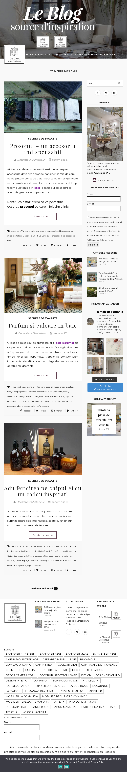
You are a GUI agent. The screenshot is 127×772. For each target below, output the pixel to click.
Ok (60, 766)
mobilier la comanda (22, 696)
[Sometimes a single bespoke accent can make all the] (95, 365)
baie (33, 231)
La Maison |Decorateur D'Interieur (104, 640)
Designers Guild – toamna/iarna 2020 (52, 624)
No (66, 766)
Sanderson (40, 707)
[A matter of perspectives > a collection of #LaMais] (114, 365)
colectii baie (58, 231)
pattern (59, 701)
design (86, 675)
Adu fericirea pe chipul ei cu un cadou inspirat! (43, 491)
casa (37, 187)
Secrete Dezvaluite (43, 138)
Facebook (26, 245)
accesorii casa (51, 654)
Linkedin (74, 245)
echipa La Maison (65, 680)
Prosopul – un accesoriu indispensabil (43, 149)
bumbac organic (44, 231)
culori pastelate (14, 236)
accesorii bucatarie (21, 654)
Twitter (42, 245)
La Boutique (44, 236)
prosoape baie (28, 406)
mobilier (95, 691)
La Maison (35, 401)
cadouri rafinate (22, 551)
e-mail (90, 203)
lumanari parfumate (51, 401)
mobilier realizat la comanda (64, 696)
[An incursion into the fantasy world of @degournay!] (114, 346)
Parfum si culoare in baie (43, 325)
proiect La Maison (82, 701)
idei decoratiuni (57, 396)
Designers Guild (30, 236)
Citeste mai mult (43, 216)
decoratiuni (12, 396)
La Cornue (100, 685)
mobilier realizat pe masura (27, 701)
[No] (123, 763)
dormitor (41, 680)
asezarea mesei (54, 659)
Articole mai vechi (42, 588)
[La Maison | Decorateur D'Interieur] (60, 42)
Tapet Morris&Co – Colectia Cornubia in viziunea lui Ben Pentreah (111, 276)
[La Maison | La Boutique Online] (43, 42)
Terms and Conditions (77, 762)
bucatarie (87, 659)
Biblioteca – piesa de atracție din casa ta (52, 610)
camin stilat (36, 551)
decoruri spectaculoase (58, 675)
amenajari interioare (35, 387)
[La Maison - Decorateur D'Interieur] (14, 55)
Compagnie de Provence (24, 391)
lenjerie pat (44, 560)
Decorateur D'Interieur (31, 159)
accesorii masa (77, 654)
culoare (68, 231)
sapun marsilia (34, 565)
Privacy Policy (98, 762)
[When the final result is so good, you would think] (95, 346)
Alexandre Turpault (20, 231)
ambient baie (17, 387)
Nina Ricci (67, 401)
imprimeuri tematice (50, 685)
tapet (114, 707)
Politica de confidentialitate (99, 240)
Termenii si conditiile (104, 235)
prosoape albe (58, 236)
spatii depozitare (92, 707)
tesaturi (12, 712)
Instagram (106, 93)
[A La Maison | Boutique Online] (116, 618)
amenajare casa (104, 654)
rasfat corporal (43, 406)
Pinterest (58, 245)
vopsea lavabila (34, 712)
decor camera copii (20, 675)
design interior (26, 396)
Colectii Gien (49, 551)
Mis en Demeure (72, 691)
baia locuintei (65, 342)
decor (65, 391)
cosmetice (41, 391)
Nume (90, 194)
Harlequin (91, 680)
